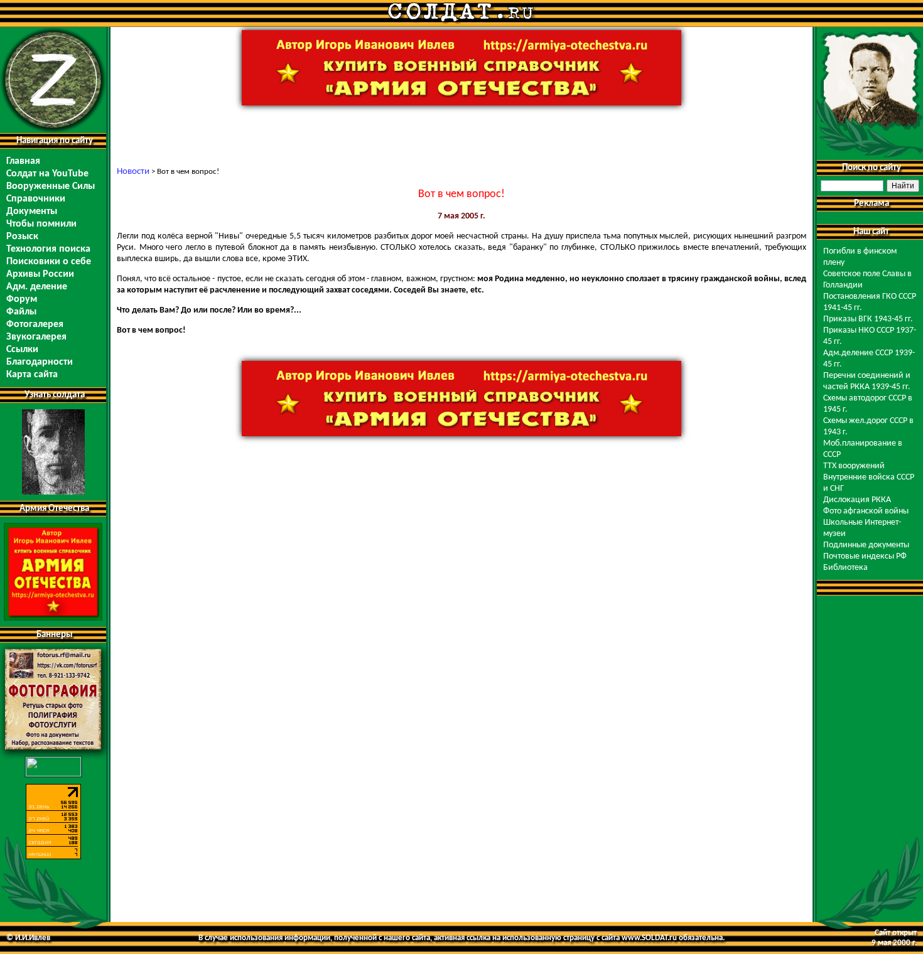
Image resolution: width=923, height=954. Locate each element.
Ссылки (22, 350)
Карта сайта (32, 375)
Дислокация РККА (857, 500)
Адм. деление (36, 287)
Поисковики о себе (48, 262)
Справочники (35, 199)
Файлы (21, 312)
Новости (133, 171)
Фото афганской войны (866, 511)
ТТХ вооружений (854, 466)
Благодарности (39, 362)
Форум (21, 299)
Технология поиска (48, 249)
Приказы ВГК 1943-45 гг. (868, 319)
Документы (31, 211)
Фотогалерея (34, 324)
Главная (23, 161)
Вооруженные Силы (50, 186)
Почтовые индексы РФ (865, 556)
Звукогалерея (36, 337)
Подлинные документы (866, 545)
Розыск (22, 237)
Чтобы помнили (41, 224)
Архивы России (40, 274)
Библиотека (845, 567)
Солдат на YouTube (47, 174)
